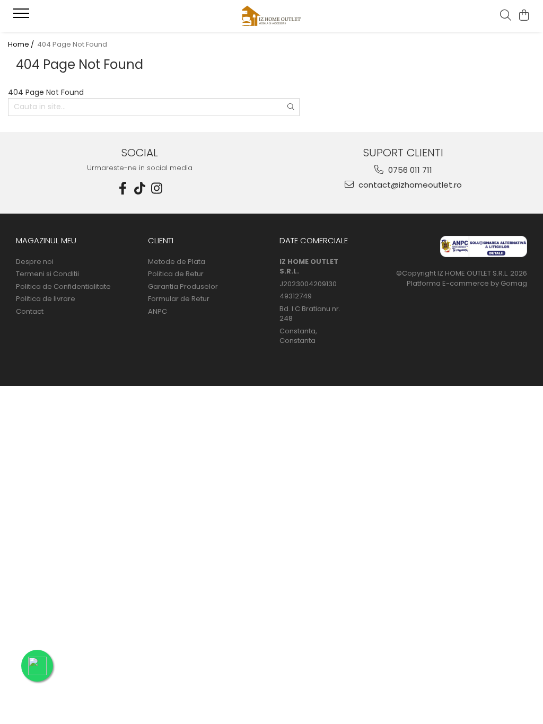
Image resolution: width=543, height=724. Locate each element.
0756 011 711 (409, 169)
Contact (29, 311)
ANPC (157, 311)
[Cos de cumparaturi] (524, 16)
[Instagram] (157, 188)
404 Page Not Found (72, 44)
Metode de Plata (176, 262)
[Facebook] (123, 188)
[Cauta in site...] (505, 16)
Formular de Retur (178, 299)
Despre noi (35, 262)
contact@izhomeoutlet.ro (409, 184)
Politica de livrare (45, 299)
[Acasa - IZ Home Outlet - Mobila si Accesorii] (271, 16)
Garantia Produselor (183, 287)
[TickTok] (140, 188)
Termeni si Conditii (47, 274)
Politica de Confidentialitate (63, 287)
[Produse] (22, 16)
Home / (22, 44)
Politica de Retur (176, 274)
